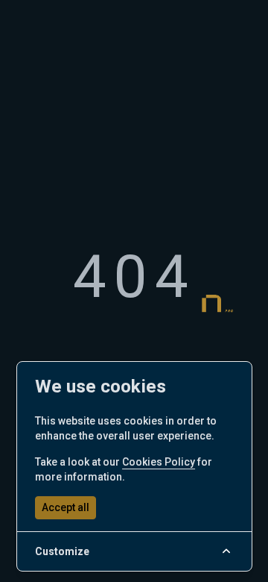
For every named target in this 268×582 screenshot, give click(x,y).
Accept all (65, 507)
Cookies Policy (158, 462)
